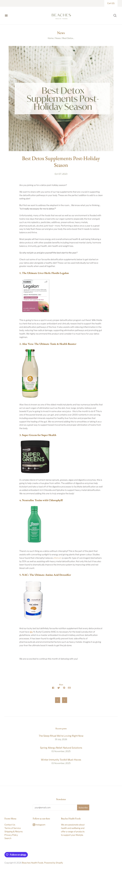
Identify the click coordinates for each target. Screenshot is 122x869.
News (58, 38)
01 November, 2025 (61, 751)
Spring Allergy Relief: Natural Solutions (61, 747)
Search (7, 838)
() (111, 3)
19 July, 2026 (61, 739)
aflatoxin (57, 558)
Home (51, 38)
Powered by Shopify (53, 862)
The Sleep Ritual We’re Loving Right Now (61, 735)
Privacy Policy (11, 835)
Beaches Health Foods (32, 862)
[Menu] (6, 15)
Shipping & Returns (13, 831)
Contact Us (9, 824)
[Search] (115, 15)
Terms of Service (12, 828)
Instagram (40, 824)
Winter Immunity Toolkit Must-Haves (61, 759)
